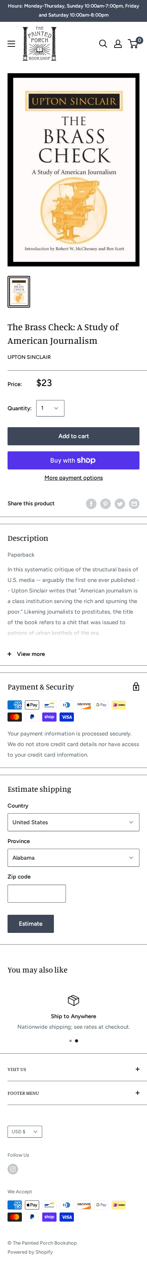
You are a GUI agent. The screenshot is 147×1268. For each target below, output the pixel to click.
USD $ (18, 1131)
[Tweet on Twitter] (120, 503)
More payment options (73, 477)
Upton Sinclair (29, 357)
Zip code (19, 876)
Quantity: (20, 408)
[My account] (118, 44)
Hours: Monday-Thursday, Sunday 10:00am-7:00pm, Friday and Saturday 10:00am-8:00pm (73, 10)
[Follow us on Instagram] (13, 1169)
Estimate (31, 923)
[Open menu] (11, 44)
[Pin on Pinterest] (105, 503)
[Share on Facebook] (91, 503)
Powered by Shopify (30, 1252)
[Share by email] (134, 503)
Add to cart (73, 436)
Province (19, 841)
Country (18, 805)
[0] (133, 43)
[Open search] (103, 44)
